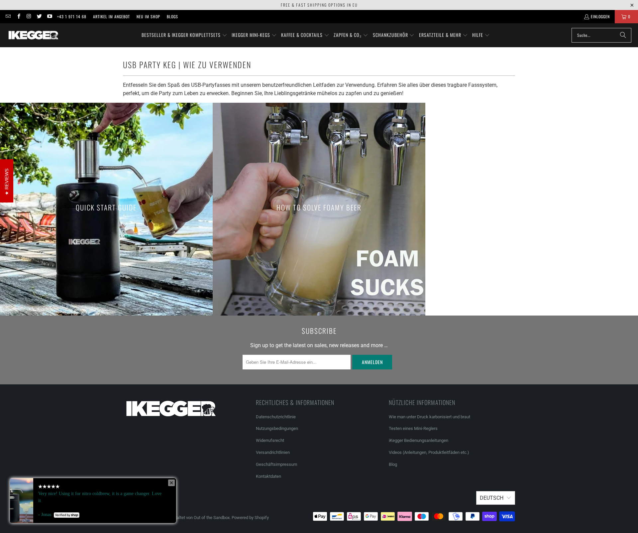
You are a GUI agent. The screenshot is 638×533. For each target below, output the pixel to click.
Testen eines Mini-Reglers (413, 428)
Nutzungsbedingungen (277, 428)
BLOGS (172, 16)
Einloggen (600, 16)
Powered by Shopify (250, 517)
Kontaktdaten (268, 476)
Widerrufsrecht (270, 440)
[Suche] (623, 35)
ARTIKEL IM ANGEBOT (111, 16)
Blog (393, 464)
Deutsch (491, 498)
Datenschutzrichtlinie (276, 416)
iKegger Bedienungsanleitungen (418, 440)
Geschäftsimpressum (277, 464)
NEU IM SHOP (148, 16)
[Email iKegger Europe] (8, 16)
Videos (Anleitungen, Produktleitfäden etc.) (429, 452)
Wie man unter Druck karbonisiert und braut (429, 416)
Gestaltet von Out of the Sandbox (199, 517)
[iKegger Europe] (33, 35)
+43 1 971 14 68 (71, 16)
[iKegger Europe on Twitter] (39, 16)
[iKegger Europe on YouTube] (49, 16)
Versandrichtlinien (273, 452)
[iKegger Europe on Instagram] (29, 16)
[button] (184, 35)
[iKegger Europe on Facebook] (18, 16)
